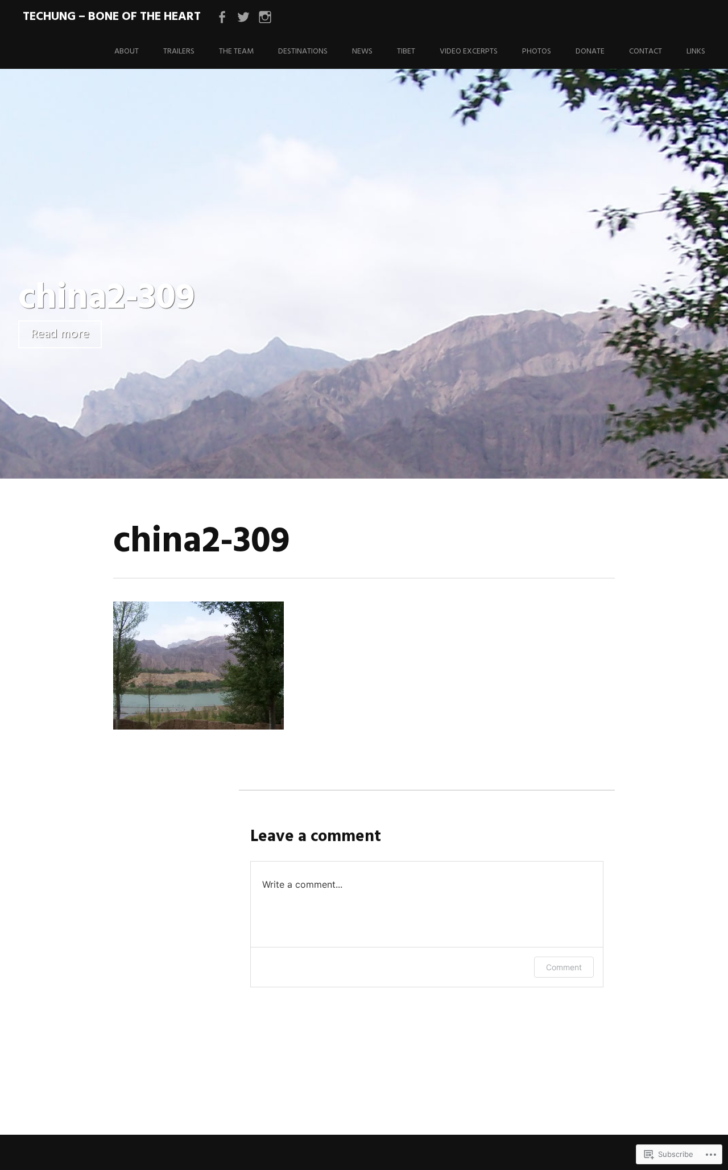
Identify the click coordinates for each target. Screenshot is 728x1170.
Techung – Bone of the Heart (112, 17)
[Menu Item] (221, 18)
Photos (536, 51)
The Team (236, 51)
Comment (564, 967)
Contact (645, 51)
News (362, 51)
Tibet (406, 51)
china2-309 (106, 298)
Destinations (303, 51)
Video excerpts (469, 51)
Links (695, 51)
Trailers (179, 51)
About (126, 51)
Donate (590, 51)
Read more (60, 334)
